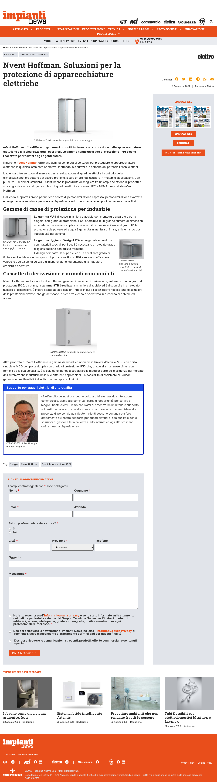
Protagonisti (167, 29)
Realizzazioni (68, 29)
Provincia (60, 540)
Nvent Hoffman (29, 464)
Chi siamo (10, 754)
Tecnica (114, 29)
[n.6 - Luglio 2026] (164, 117)
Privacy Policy (187, 762)
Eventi (83, 41)
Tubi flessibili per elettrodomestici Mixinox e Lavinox (188, 717)
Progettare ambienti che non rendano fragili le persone (135, 715)
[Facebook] (13, 762)
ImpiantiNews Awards (151, 41)
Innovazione (194, 29)
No (15, 532)
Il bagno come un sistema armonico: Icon (24, 715)
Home (6, 47)
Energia (14, 464)
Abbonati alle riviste (28, 754)
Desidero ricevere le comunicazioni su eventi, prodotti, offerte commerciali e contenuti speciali (75, 642)
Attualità (21, 29)
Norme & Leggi (138, 29)
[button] (211, 21)
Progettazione (93, 29)
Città (13, 540)
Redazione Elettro (204, 86)
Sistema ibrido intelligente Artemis (79, 715)
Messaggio (18, 573)
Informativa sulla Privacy (114, 630)
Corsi (115, 41)
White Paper (65, 41)
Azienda (80, 507)
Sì (14, 528)
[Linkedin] (40, 762)
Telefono (101, 540)
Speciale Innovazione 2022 (56, 464)
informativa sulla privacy (61, 615)
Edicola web (183, 134)
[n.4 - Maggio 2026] (202, 117)
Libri (126, 41)
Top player (99, 41)
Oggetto (14, 557)
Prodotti (43, 29)
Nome (14, 490)
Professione (106, 33)
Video (48, 41)
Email (14, 507)
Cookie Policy (205, 762)
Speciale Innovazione (34, 54)
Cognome (82, 490)
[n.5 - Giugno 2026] (183, 117)
